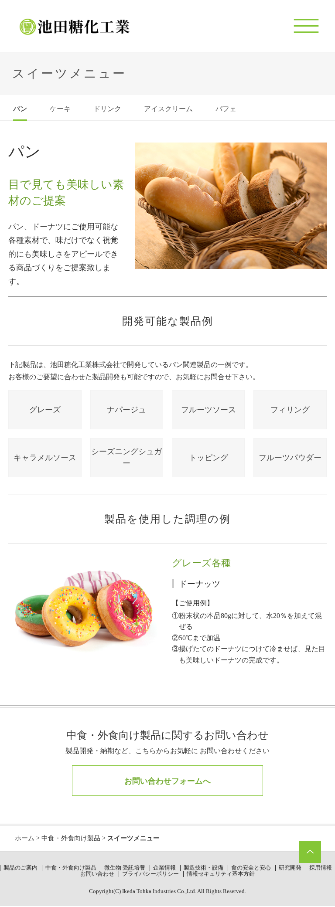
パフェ (225, 108)
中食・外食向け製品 (70, 838)
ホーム (24, 838)
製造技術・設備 (203, 867)
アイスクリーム (168, 108)
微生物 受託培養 (124, 867)
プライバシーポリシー (150, 873)
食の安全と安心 (251, 867)
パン (20, 108)
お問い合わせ (97, 873)
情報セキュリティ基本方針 (221, 873)
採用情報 (320, 867)
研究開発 (290, 867)
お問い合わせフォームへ (167, 781)
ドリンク (107, 108)
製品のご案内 (20, 867)
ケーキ (60, 108)
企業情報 (164, 867)
